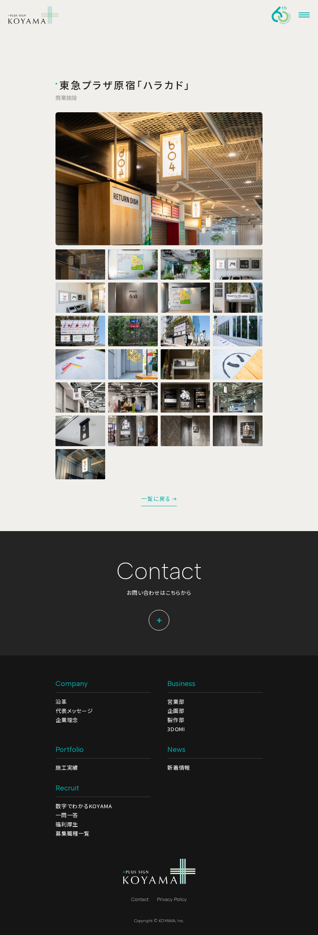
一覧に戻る (156, 499)
